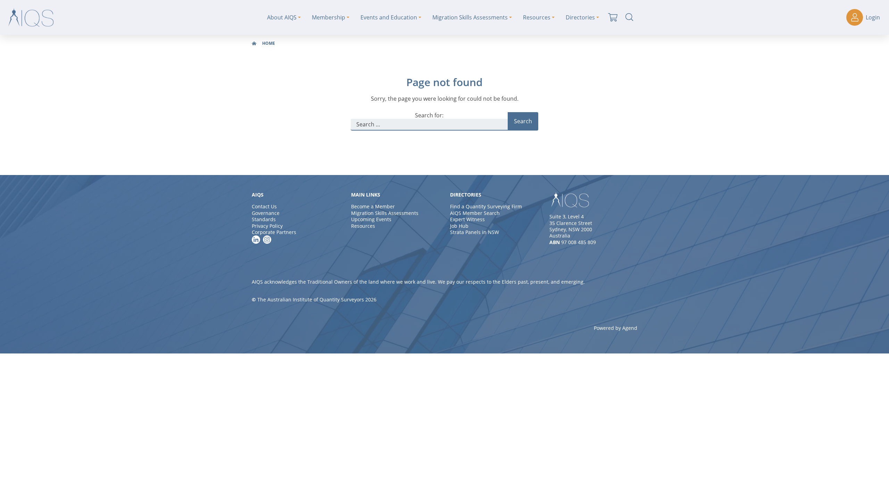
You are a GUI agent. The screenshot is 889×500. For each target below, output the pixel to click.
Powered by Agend (615, 328)
